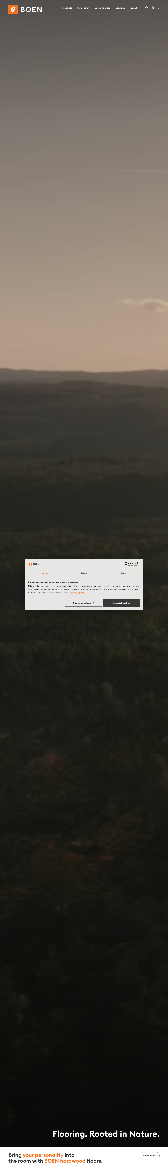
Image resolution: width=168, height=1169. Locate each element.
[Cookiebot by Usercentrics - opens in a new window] (128, 564)
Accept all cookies (121, 603)
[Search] (158, 7)
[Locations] (146, 7)
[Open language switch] (152, 7)
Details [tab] (84, 573)
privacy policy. (78, 592)
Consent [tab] (45, 573)
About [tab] (123, 573)
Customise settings (82, 603)
